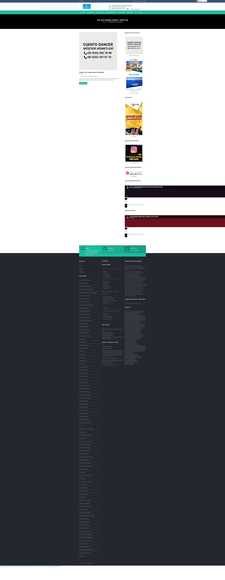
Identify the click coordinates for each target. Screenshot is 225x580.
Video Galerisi (135, 1)
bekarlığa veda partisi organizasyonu (132, 313)
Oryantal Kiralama (100, 12)
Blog (141, 1)
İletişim (144, 1)
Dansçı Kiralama (84, 76)
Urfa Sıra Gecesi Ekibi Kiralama (85, 540)
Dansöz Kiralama (90, 12)
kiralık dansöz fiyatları (129, 337)
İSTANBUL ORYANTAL (83, 453)
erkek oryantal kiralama (137, 329)
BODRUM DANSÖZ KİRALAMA (84, 311)
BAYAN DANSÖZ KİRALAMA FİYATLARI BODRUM (88, 292)
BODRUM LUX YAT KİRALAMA (84, 317)
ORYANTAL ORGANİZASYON (84, 503)
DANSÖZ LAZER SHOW (83, 370)
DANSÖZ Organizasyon (83, 379)
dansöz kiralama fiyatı (140, 324)
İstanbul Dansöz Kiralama (130, 359)
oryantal (127, 339)
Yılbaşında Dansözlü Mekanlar (107, 335)
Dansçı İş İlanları (82, 351)
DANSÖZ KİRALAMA (83, 360)
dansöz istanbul (128, 322)
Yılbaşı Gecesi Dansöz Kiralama (85, 553)
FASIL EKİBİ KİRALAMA (83, 407)
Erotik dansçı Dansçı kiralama (92, 76)
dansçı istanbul (142, 318)
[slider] (135, 204)
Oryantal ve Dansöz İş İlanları (84, 506)
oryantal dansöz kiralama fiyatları (131, 344)
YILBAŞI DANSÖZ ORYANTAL (84, 546)
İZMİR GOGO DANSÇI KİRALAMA (85, 463)
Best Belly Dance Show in (84, 308)
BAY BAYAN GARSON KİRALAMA (85, 286)
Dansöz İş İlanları (82, 357)
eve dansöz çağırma (135, 331)
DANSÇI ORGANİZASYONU (84, 345)
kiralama (134, 335)
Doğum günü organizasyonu (84, 385)
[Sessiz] (126, 205)
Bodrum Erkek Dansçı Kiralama (85, 314)
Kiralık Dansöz (140, 335)
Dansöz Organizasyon (83, 376)
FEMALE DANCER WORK (83, 416)
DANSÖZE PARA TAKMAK (83, 382)
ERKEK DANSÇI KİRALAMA (84, 388)
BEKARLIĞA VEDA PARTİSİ (84, 301)
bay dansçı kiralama (129, 311)
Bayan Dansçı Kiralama (111, 12)
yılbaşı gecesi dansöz (139, 350)
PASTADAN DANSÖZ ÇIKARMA (84, 512)
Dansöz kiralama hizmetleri (130, 326)
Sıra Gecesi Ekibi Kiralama (84, 525)
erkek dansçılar (128, 329)
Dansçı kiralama (128, 320)
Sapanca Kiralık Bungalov (84, 518)
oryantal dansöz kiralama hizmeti (131, 346)
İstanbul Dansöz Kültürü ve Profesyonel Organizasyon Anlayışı (112, 330)
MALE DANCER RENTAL (83, 487)
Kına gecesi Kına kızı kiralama (85, 481)
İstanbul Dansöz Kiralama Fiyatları (131, 361)
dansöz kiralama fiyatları (130, 324)
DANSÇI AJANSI (82, 339)
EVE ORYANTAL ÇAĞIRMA (84, 404)
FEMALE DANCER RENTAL (84, 413)
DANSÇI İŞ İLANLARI (83, 342)
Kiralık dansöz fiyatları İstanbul (85, 475)
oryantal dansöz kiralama (130, 342)
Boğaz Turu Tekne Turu (83, 323)
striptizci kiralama (129, 348)
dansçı (136, 318)
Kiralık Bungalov (82, 472)
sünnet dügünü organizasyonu (85, 531)
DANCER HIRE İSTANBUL (83, 332)
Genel (80, 425)
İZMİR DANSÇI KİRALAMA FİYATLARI (86, 456)
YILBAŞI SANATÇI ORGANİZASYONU (85, 549)
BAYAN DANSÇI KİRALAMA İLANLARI (86, 289)
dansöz (134, 320)
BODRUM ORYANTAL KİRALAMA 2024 (86, 320)
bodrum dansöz (128, 316)
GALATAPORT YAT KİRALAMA (84, 419)
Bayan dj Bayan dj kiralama (84, 295)
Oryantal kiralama (142, 346)
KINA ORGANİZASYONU (83, 469)
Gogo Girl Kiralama (83, 438)
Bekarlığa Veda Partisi (138, 311)
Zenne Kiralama (121, 12)
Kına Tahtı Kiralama (82, 484)
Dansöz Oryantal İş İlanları (107, 332)
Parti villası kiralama (83, 509)
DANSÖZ (141, 316)
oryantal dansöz (133, 339)
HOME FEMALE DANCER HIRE (84, 444)
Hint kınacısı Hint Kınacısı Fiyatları (85, 441)
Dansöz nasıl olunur (83, 373)
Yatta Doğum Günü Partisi (84, 543)
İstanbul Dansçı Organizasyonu (108, 333)
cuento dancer (135, 316)
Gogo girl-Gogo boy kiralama (91, 72)
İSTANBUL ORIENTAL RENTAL (84, 450)
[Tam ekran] (126, 206)
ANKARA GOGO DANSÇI (83, 283)
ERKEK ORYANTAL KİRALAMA (84, 391)
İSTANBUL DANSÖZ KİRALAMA (84, 447)
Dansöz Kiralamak (140, 326)
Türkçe (200, 0)
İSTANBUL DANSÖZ (129, 352)
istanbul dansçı (137, 333)
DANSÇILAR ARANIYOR (83, 348)
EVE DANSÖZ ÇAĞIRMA (83, 401)
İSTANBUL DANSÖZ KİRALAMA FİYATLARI (133, 357)
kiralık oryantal (137, 337)
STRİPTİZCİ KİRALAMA (83, 528)
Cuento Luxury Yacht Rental (84, 329)
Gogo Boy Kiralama (83, 432)
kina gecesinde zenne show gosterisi (86, 466)
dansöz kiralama (136, 322)
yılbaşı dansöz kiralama (130, 350)
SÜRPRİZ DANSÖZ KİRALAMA (139, 348)
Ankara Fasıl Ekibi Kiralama (84, 280)
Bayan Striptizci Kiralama (84, 298)
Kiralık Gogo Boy (82, 478)
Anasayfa (83, 12)
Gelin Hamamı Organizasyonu (85, 422)
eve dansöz (128, 331)
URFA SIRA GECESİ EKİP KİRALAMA (85, 537)
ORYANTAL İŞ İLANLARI (83, 494)
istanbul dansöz (128, 335)
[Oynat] (126, 199)
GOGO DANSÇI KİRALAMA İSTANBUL (86, 435)
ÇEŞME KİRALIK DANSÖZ (83, 326)
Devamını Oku (83, 83)
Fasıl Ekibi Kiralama (83, 410)
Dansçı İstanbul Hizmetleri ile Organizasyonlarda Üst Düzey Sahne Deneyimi (112, 338)
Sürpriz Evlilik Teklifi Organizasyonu (86, 534)
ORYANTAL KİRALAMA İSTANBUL (85, 500)
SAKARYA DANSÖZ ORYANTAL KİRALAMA (86, 515)
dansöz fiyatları (140, 320)
